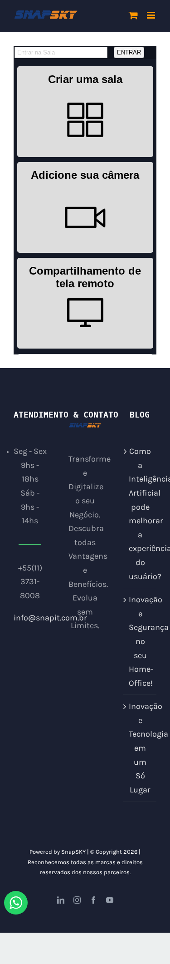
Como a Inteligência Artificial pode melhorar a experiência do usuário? (140, 513)
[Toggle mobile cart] (133, 15)
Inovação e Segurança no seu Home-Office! (140, 641)
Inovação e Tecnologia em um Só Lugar (140, 748)
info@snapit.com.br (50, 618)
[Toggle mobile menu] (151, 15)
